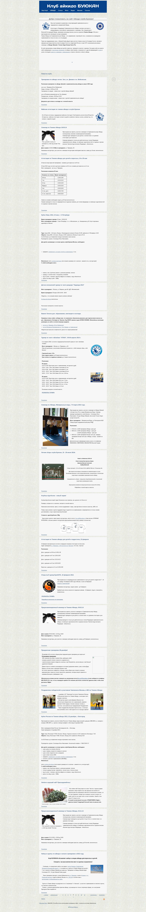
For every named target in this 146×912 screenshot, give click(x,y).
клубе (100, 50)
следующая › (93, 895)
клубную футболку (57, 261)
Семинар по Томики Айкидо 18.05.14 (54, 127)
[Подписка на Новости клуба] (104, 899)
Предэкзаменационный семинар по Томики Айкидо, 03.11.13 (62, 811)
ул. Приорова (73, 875)
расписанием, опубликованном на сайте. (52, 879)
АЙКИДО (53, 10)
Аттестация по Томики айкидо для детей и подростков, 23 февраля (65, 539)
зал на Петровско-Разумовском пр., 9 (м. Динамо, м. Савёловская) (60, 327)
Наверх (43, 898)
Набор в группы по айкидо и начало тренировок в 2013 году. (62, 854)
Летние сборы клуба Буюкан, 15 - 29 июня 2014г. (58, 452)
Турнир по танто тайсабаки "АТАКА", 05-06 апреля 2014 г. (61, 337)
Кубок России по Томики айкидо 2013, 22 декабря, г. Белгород (63, 716)
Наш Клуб (45, 10)
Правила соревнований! (63, 583)
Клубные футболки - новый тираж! (53, 495)
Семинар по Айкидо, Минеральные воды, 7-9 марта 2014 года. (63, 405)
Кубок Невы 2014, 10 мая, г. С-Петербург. (55, 215)
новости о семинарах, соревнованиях (60, 52)
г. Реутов (70, 877)
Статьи (60, 10)
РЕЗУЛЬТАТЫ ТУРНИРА (48, 392)
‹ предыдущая (53, 895)
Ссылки (87, 10)
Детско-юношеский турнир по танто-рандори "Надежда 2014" (62, 285)
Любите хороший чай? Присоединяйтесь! (55, 782)
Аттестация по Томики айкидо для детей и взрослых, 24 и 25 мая (64, 158)
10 (81, 895)
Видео (73, 10)
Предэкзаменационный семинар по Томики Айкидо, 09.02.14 (62, 607)
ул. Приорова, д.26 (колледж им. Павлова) (62, 545)
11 (84, 895)
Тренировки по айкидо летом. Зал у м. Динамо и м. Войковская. (64, 79)
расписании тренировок (58, 50)
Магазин (79, 10)
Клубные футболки (46, 299)
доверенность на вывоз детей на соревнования (60, 251)
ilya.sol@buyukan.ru (80, 518)
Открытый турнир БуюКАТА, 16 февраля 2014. (57, 575)
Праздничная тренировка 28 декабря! (54, 650)
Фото (66, 10)
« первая (46, 895)
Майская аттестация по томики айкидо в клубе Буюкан (60, 109)
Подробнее (44, 104)
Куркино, (84, 875)
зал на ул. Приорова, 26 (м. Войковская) (53, 325)
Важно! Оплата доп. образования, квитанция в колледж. (61, 313)
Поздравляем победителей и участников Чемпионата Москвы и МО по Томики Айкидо (71, 690)
